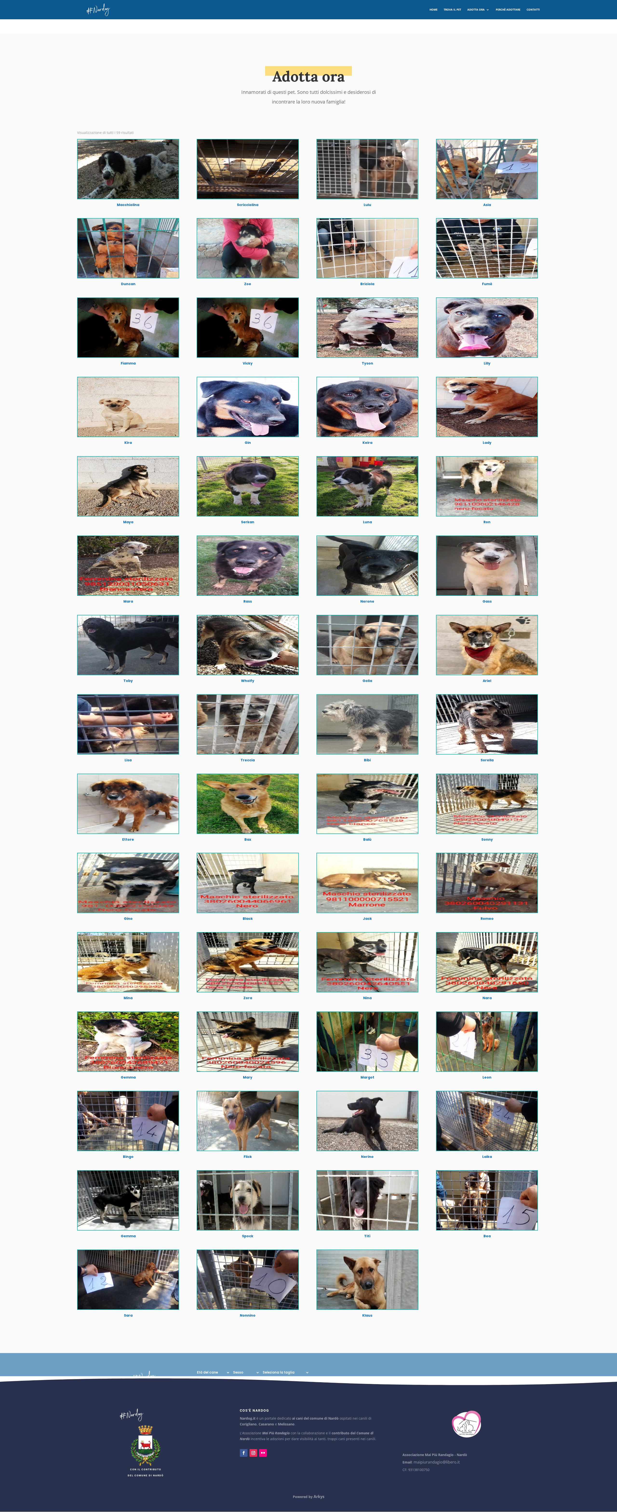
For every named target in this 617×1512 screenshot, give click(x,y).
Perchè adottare (508, 9)
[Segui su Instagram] (253, 1453)
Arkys (319, 1496)
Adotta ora (476, 9)
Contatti (533, 9)
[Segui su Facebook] (244, 1453)
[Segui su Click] (263, 1453)
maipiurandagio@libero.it (437, 1462)
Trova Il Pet (452, 9)
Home (433, 9)
